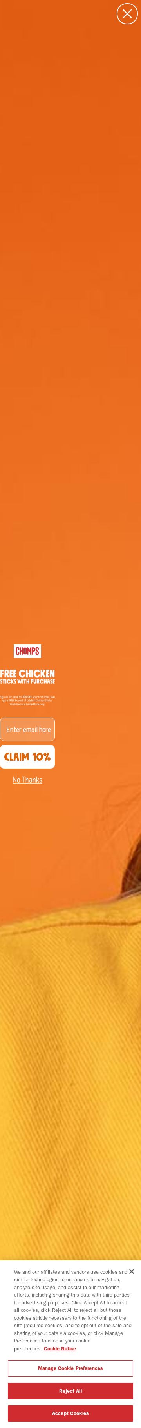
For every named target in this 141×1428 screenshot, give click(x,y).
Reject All (70, 1391)
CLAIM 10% (27, 757)
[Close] (131, 1271)
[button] (27, 780)
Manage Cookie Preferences (70, 1368)
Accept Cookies (70, 1413)
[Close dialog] (127, 14)
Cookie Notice (60, 1349)
